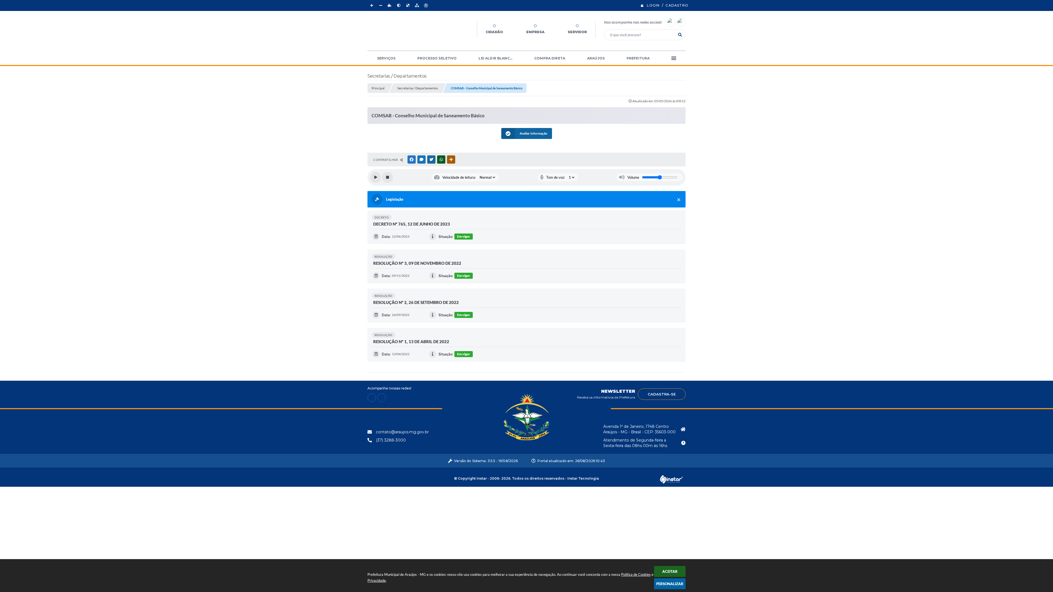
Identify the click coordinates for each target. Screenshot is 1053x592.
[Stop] (387, 177)
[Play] (375, 177)
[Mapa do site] (417, 5)
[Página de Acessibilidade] (426, 5)
